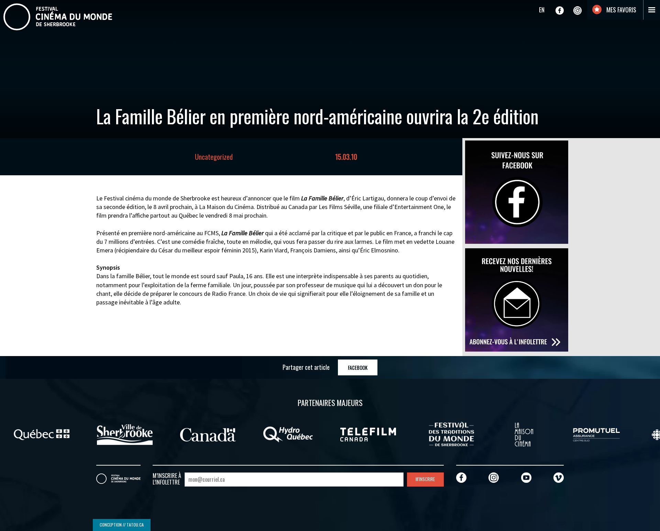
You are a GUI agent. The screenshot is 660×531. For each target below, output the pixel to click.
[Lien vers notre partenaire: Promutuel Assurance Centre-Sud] (596, 433)
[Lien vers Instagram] (577, 10)
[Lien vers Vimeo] (558, 477)
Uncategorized (214, 157)
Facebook (357, 367)
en (541, 9)
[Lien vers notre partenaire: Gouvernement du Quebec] (41, 433)
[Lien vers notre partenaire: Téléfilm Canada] (368, 433)
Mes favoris (620, 9)
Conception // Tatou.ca (122, 525)
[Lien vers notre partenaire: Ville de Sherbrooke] (125, 433)
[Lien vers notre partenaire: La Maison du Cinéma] (524, 433)
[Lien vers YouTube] (526, 477)
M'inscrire (425, 479)
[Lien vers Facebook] (560, 10)
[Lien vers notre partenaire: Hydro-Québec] (288, 433)
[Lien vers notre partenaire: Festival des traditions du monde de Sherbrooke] (451, 433)
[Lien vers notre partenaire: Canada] (208, 433)
